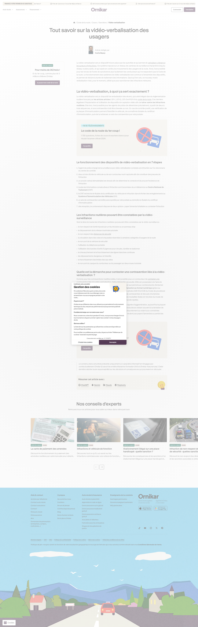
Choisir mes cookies (85, 342)
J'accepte (112, 342)
